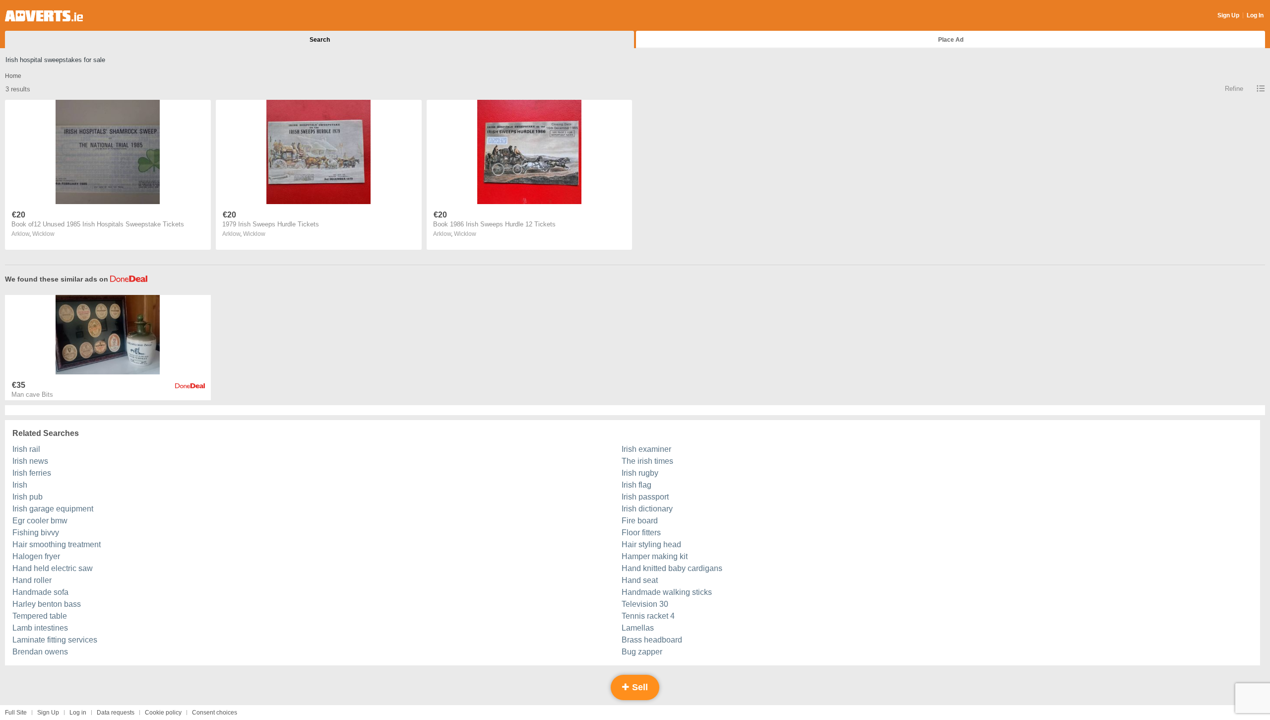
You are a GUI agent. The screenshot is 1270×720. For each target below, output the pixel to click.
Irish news (30, 461)
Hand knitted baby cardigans (672, 568)
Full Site (16, 712)
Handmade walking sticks (667, 592)
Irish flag (636, 485)
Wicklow (43, 233)
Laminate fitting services (54, 640)
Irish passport (645, 497)
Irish (19, 485)
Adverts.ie (44, 15)
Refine (1234, 88)
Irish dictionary (647, 508)
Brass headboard (652, 640)
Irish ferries (31, 473)
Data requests (115, 712)
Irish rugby (640, 473)
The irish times (647, 461)
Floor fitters (641, 532)
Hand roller (32, 580)
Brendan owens (40, 652)
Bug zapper (642, 652)
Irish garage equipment (52, 508)
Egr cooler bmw (39, 520)
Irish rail (26, 449)
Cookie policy (163, 712)
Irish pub (27, 497)
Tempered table (39, 616)
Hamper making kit (655, 556)
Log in (77, 712)
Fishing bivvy (35, 532)
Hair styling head (651, 544)
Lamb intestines (40, 628)
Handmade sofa (40, 592)
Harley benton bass (46, 604)
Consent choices (214, 712)
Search (320, 39)
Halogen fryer (36, 556)
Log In (1255, 15)
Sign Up (1228, 15)
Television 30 (645, 604)
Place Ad (950, 39)
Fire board (640, 520)
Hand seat (640, 580)
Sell (639, 687)
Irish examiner (646, 449)
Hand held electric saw (52, 568)
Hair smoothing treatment (56, 544)
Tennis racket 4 (648, 616)
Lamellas (638, 628)
